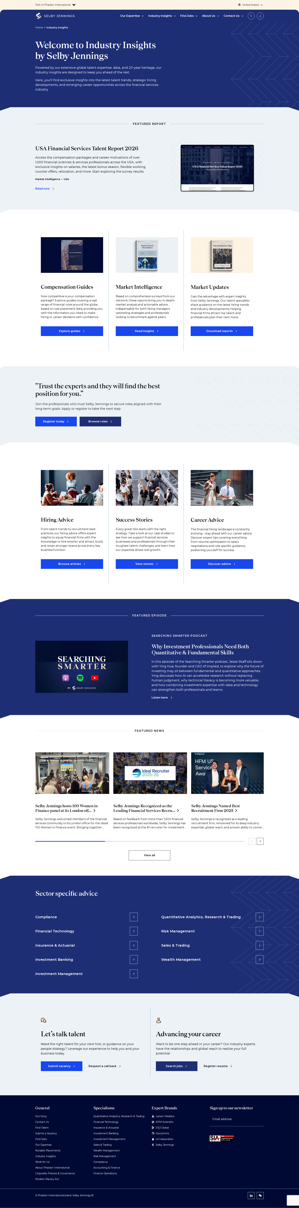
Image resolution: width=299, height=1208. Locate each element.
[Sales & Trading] (260, 945)
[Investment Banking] (134, 959)
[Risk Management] (260, 931)
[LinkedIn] (251, 1195)
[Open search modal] (251, 15)
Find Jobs (187, 15)
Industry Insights (160, 15)
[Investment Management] (134, 973)
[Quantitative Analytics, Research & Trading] (260, 917)
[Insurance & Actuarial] (134, 945)
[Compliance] (134, 917)
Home (39, 27)
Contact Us (231, 15)
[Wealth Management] (260, 959)
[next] (260, 841)
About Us (208, 15)
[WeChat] (260, 1195)
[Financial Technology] (134, 931)
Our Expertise (130, 15)
